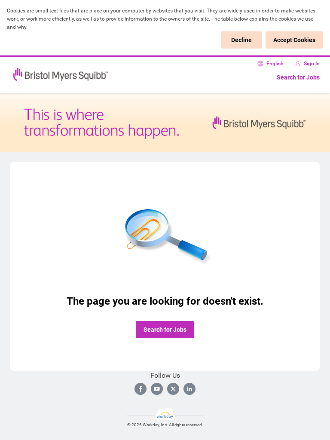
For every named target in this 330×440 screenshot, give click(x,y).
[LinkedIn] (189, 389)
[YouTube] (157, 389)
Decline (241, 40)
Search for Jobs (298, 77)
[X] (173, 389)
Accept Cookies (294, 40)
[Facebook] (140, 389)
